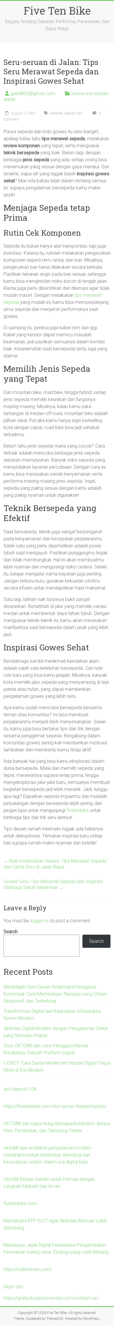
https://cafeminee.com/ (28, 1269)
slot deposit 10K (20, 1089)
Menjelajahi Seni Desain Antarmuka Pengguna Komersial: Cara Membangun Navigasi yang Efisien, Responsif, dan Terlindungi (56, 994)
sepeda (69, 113)
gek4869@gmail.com (33, 93)
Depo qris (13, 1286)
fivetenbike (77, 810)
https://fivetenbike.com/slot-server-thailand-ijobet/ (55, 1106)
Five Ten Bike (57, 11)
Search (11, 931)
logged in (39, 921)
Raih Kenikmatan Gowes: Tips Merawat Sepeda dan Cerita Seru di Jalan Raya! (55, 864)
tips (79, 113)
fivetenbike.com (20, 1203)
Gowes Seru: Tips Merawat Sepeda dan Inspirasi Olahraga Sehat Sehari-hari (53, 884)
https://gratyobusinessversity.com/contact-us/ (51, 1298)
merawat (56, 113)
